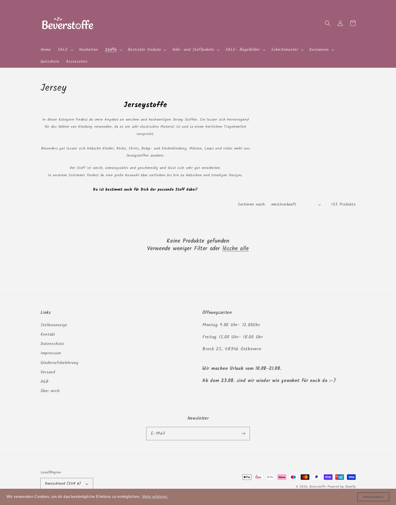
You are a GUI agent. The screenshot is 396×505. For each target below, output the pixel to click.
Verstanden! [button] (373, 497)
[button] (65, 50)
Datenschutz (52, 344)
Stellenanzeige (54, 325)
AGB (45, 381)
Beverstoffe (317, 487)
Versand (48, 372)
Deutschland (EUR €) (63, 484)
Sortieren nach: (252, 204)
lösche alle (236, 248)
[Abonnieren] (243, 433)
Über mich (50, 391)
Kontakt (48, 334)
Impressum (51, 353)
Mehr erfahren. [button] (155, 497)
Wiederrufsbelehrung (60, 363)
